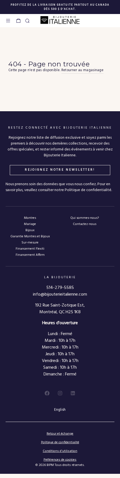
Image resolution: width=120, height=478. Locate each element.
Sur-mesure (30, 242)
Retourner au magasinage (82, 70)
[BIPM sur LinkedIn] (73, 393)
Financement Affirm (30, 254)
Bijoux (30, 230)
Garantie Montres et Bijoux (30, 236)
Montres (30, 218)
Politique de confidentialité (60, 442)
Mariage (30, 224)
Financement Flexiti (30, 248)
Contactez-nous (84, 224)
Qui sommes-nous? (84, 218)
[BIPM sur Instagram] (60, 393)
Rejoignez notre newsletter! (60, 169)
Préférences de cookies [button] (60, 460)
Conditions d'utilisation (60, 451)
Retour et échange (60, 434)
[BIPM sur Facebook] (47, 393)
